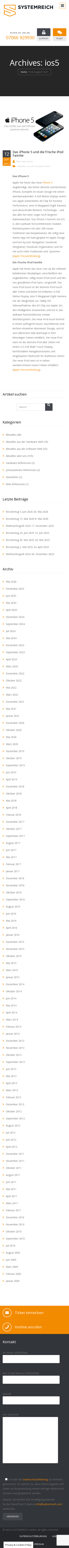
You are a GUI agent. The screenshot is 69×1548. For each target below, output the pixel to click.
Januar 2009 (12, 1281)
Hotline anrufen (28, 1327)
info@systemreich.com (49, 1504)
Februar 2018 (13, 814)
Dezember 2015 (15, 942)
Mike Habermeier (24, 161)
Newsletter (12, 477)
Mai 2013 (11, 1076)
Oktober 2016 (14, 892)
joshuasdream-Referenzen (21, 470)
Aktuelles (11, 434)
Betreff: (7, 1394)
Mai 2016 (11, 920)
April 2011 (11, 1196)
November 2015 (15, 949)
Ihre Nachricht (11, 1414)
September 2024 (15, 624)
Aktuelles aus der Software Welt (24, 448)
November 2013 (15, 1047)
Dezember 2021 (15, 701)
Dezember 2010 (15, 1217)
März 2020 (12, 744)
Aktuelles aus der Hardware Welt (33, 166)
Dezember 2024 (15, 617)
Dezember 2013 (15, 1040)
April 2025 (11, 610)
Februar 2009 (13, 1274)
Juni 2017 (11, 850)
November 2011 (15, 1161)
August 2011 (13, 1175)
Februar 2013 (13, 1097)
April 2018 (11, 807)
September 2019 (15, 765)
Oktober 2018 (14, 793)
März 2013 (12, 1090)
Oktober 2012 (14, 1111)
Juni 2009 (11, 1259)
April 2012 (11, 1146)
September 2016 (15, 899)
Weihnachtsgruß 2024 (18, 554)
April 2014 (11, 1012)
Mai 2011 (11, 1189)
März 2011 (12, 1203)
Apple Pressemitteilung (26, 256)
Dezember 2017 (15, 821)
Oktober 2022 (14, 680)
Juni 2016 (11, 913)
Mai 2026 (11, 581)
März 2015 (12, 970)
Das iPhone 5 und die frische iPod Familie (38, 154)
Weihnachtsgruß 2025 (18, 525)
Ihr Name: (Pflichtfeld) (15, 1352)
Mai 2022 (11, 687)
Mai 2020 (11, 737)
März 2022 (12, 694)
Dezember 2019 (15, 751)
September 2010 (15, 1238)
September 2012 (15, 1118)
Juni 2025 (11, 595)
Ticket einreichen (29, 1312)
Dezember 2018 (15, 786)
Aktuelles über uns (16, 456)
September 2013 (15, 1062)
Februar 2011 (13, 1210)
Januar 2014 (12, 1033)
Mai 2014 (11, 1005)
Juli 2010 (10, 1245)
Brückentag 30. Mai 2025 (20, 540)
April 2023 (11, 659)
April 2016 (11, 927)
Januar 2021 (12, 715)
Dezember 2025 (15, 588)
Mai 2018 (11, 800)
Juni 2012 (11, 1139)
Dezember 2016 (15, 878)
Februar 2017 (13, 864)
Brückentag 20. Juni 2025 (20, 533)
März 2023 (12, 666)
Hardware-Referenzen (18, 463)
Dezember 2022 (15, 673)
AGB (54, 1536)
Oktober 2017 (14, 829)
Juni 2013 (11, 1069)
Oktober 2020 (14, 730)
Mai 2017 (11, 857)
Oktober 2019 (14, 758)
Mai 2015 (11, 963)
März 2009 (12, 1266)
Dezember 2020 (15, 723)
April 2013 (11, 1083)
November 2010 (15, 1224)
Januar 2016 (12, 934)
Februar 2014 (13, 1026)
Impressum (38, 1544)
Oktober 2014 (14, 991)
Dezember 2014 (15, 984)
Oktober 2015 (14, 956)
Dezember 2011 (15, 1153)
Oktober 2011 (14, 1168)
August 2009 (13, 1252)
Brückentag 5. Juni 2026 (19, 511)
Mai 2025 (11, 602)
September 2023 (15, 652)
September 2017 (15, 836)
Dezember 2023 (15, 645)
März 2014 (12, 1019)
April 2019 (11, 779)
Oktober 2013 (14, 1055)
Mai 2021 (11, 708)
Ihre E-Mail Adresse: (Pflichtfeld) (21, 1373)
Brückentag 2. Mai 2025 (19, 547)
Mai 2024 (11, 638)
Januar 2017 (12, 871)
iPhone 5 (47, 182)
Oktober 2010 (14, 1231)
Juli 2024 (10, 631)
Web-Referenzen (15, 484)
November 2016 (15, 885)
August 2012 (13, 1125)
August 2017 (13, 843)
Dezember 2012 (15, 1104)
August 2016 (13, 906)
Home (24, 71)
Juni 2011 (11, 1182)
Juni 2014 (11, 998)
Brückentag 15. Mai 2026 (20, 518)
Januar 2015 (12, 977)
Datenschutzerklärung (35, 1479)
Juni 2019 (11, 772)
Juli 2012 (10, 1132)
